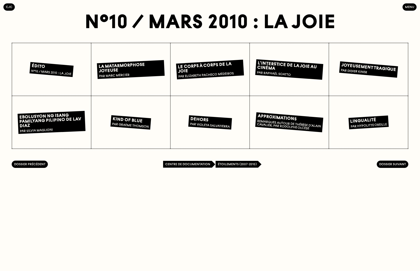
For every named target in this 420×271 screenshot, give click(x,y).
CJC (10, 7)
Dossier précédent (29, 164)
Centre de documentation (187, 164)
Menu (409, 7)
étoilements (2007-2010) (237, 164)
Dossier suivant (392, 164)
